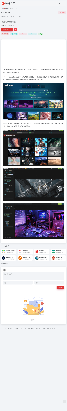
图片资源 (12, 8)
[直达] (15, 251)
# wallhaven (22, 34)
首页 (3, 8)
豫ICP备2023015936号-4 (30, 329)
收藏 (63, 13)
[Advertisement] (33, 55)
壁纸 (19, 70)
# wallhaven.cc (32, 34)
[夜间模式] (64, 401)
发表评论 (60, 287)
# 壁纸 (40, 34)
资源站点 (7, 8)
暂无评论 (6, 263)
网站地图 (38, 329)
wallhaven (56, 70)
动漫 (9, 80)
